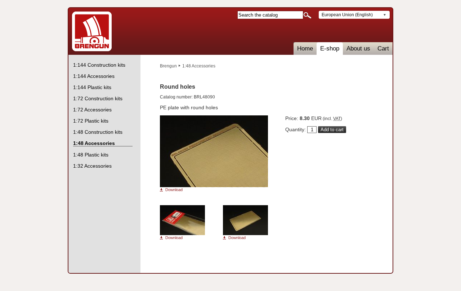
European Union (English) (347, 14)
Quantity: (295, 129)
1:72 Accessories (92, 110)
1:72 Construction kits (97, 98)
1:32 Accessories (92, 166)
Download (174, 190)
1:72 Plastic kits (90, 121)
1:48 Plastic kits (90, 155)
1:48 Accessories (198, 66)
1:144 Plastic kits (92, 87)
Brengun (168, 66)
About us (358, 48)
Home (305, 48)
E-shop (329, 48)
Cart (383, 48)
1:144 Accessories (94, 76)
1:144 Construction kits (99, 65)
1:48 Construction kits (97, 132)
